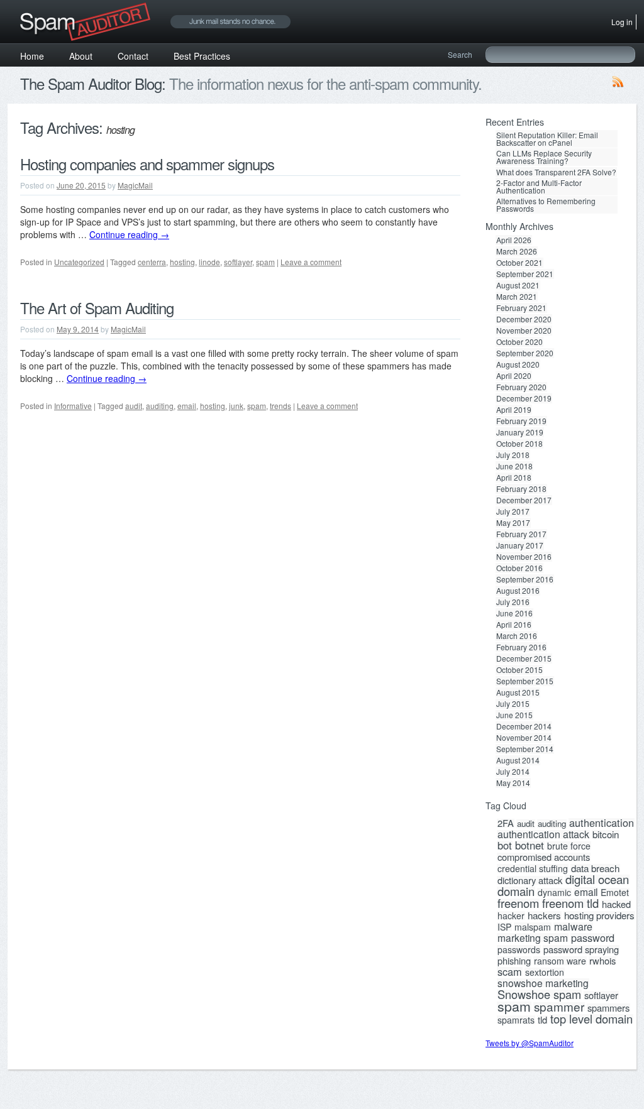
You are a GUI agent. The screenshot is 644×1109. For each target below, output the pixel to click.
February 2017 (521, 526)
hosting (182, 261)
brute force (569, 838)
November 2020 (524, 323)
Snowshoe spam (539, 986)
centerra (152, 261)
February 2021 (521, 300)
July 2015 (513, 696)
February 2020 (521, 379)
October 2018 (519, 436)
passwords (518, 941)
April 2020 (513, 368)
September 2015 (524, 673)
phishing (514, 953)
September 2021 (524, 266)
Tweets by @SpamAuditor (530, 1035)
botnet (529, 837)
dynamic (554, 884)
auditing (160, 405)
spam (265, 261)
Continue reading (129, 234)
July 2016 (513, 594)
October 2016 (519, 560)
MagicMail (135, 185)
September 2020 (524, 345)
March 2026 (516, 243)
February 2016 (521, 639)
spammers (608, 1000)
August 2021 (518, 277)
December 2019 (524, 390)
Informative (73, 405)
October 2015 (519, 662)
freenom (518, 895)
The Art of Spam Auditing (97, 308)
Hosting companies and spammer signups (147, 164)
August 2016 (518, 583)
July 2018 (513, 447)
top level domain (591, 1011)
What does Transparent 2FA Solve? (556, 168)
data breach (595, 860)
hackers (544, 908)
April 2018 (513, 470)
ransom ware (560, 953)
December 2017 (524, 492)
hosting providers (599, 908)
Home (32, 53)
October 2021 (519, 255)
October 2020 (519, 334)
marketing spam (532, 930)
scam (509, 963)
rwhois (602, 953)
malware (573, 919)
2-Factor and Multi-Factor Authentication (539, 181)
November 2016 (524, 549)
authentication (601, 815)
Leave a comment (310, 261)
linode (209, 261)
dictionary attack (529, 872)
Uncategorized (79, 261)
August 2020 (518, 356)
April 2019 (513, 402)
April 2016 (513, 617)
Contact (133, 53)
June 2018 (514, 458)
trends (280, 405)
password (592, 930)
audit (133, 405)
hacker (511, 908)
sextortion (544, 964)
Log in (622, 20)
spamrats (516, 1012)
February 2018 (521, 481)
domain (516, 883)
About (80, 53)
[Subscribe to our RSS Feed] (618, 84)
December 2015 (524, 651)
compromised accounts (543, 849)
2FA (505, 815)
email (186, 405)
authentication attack (543, 826)
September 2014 (524, 741)
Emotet (615, 884)
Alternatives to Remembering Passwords (546, 197)
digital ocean (597, 871)
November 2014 (524, 730)
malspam (532, 919)
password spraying (581, 941)
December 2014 (524, 718)
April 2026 (513, 232)
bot (504, 837)
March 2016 (516, 628)
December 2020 (524, 311)
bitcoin (605, 826)
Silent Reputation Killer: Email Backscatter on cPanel (547, 137)
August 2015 (518, 684)
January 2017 (519, 537)
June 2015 (514, 707)
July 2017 (513, 504)
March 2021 (516, 289)
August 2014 (518, 752)
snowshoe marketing (543, 975)
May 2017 (513, 515)
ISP (504, 919)
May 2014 (513, 775)
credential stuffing (532, 860)
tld (542, 1012)
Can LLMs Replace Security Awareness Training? (544, 153)
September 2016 (524, 571)
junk (236, 405)
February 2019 (521, 413)
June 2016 (514, 605)
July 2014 (513, 764)
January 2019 (519, 424)
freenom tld (570, 895)
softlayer (238, 261)
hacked (616, 896)
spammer (559, 999)
